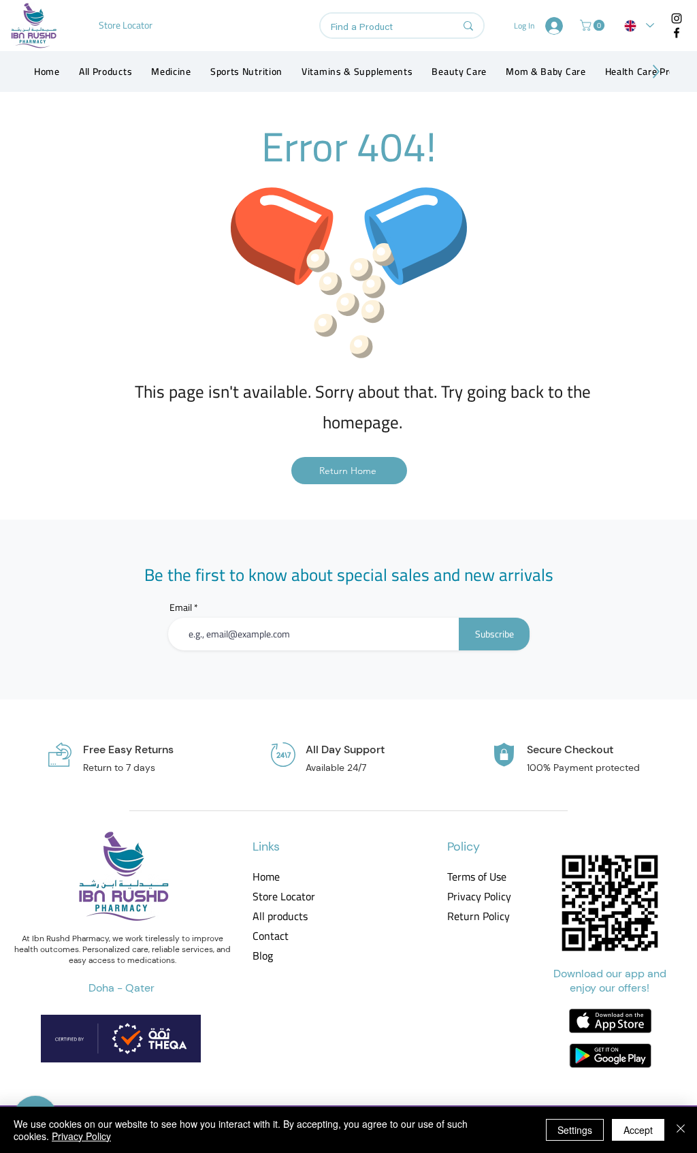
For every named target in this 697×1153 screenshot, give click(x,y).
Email (180, 607)
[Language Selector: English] (639, 25)
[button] (593, 25)
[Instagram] (676, 18)
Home (266, 877)
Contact (271, 936)
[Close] (680, 1130)
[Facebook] (676, 33)
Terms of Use (476, 877)
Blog (263, 956)
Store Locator (284, 896)
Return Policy (478, 916)
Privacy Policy (478, 896)
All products (280, 916)
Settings (574, 1130)
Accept (638, 1130)
